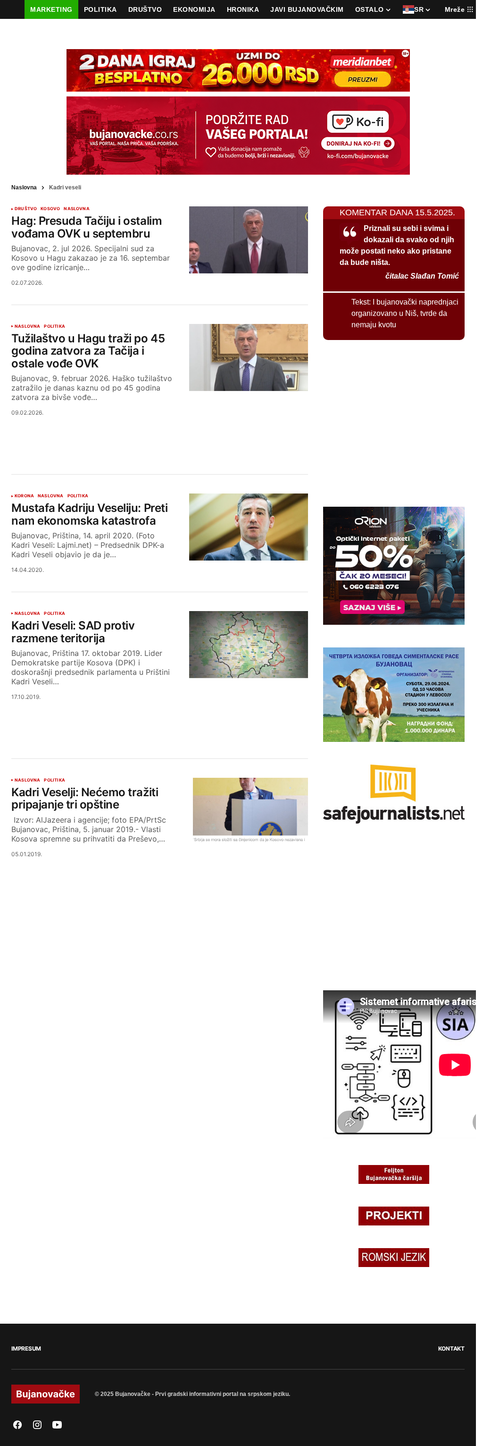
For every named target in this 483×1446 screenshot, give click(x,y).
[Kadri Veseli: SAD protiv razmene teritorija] (248, 644)
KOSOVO (50, 208)
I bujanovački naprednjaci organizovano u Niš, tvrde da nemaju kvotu (404, 313)
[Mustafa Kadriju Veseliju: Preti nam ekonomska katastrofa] (248, 527)
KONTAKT (451, 1348)
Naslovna (24, 187)
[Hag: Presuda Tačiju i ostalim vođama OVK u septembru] (248, 239)
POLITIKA (54, 326)
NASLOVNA (76, 208)
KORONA (24, 495)
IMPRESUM (26, 1348)
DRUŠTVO (26, 208)
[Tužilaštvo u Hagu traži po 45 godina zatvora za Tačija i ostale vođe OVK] (248, 357)
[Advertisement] (160, 433)
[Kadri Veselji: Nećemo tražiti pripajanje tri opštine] (248, 811)
